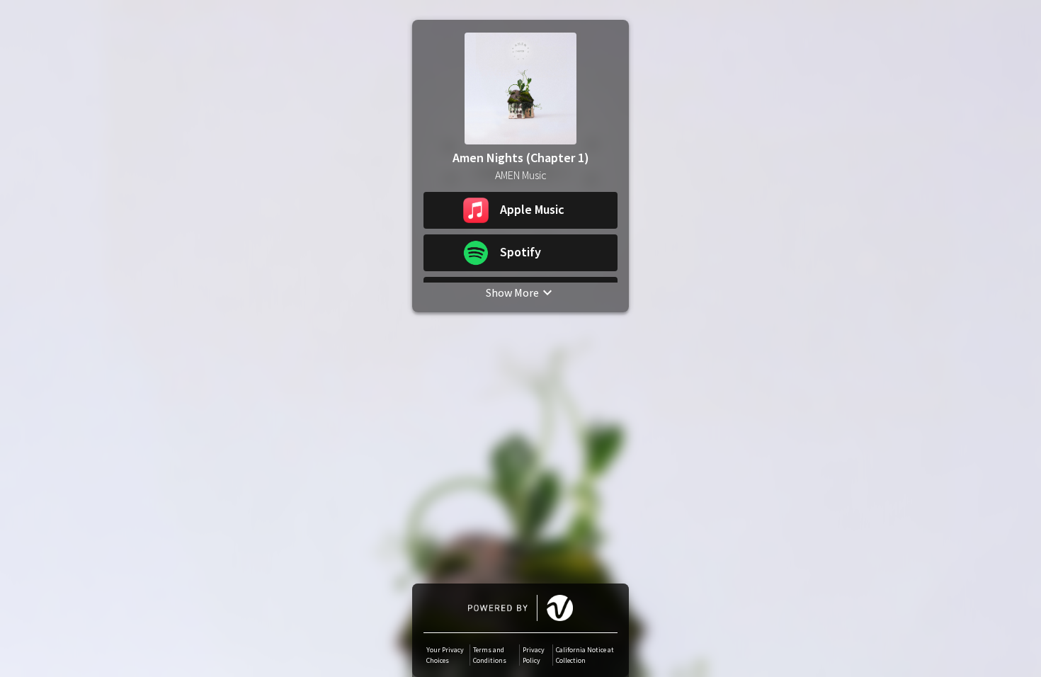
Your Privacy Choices (445, 655)
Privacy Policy (534, 655)
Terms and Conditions (489, 655)
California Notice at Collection (585, 655)
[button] (520, 210)
